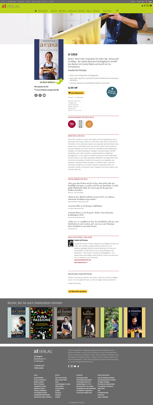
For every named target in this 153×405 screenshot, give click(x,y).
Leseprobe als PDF (42, 87)
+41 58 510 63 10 (39, 366)
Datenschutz (101, 388)
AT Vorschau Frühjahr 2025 (84, 393)
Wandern (63, 11)
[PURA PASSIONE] (41, 323)
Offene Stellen (59, 386)
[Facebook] (145, 5)
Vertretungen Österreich (83, 382)
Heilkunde (72, 11)
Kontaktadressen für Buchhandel (86, 388)
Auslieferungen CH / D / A (83, 384)
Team (56, 382)
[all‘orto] (111, 322)
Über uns (44, 1)
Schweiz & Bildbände (40, 390)
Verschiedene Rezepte (40, 393)
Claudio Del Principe (77, 70)
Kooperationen (59, 388)
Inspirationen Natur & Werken (43, 397)
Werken (81, 11)
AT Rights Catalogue (103, 382)
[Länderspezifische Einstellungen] (146, 1)
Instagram (58, 395)
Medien (28, 1)
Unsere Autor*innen (61, 380)
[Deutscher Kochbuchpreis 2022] (89, 124)
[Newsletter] (78, 366)
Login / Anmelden (103, 397)
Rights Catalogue (36, 1)
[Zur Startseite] (36, 11)
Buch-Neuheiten (38, 378)
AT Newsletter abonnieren (105, 386)
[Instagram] (147, 5)
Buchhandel (21, 1)
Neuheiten (43, 11)
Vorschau (107, 11)
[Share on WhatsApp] (40, 95)
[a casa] (18, 322)
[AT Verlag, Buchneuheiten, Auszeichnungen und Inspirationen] (10, 6)
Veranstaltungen (11, 1)
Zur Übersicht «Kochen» (77, 291)
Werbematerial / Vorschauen (84, 386)
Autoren (3, 1)
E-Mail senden (38, 368)
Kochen (54, 11)
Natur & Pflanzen (39, 384)
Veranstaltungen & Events (62, 384)
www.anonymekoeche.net (82, 260)
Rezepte (133, 1)
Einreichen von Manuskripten (106, 384)
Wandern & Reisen (39, 388)
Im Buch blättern (47, 82)
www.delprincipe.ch (80, 262)
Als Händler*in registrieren (84, 390)
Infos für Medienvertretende (106, 378)
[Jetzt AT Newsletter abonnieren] (142, 5)
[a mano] (134, 322)
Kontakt (51, 1)
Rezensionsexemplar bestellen (107, 380)
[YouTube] (151, 5)
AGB (99, 390)
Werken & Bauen (39, 382)
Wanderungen (140, 1)
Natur (88, 11)
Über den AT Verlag (60, 378)
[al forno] (65, 323)
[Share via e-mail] (44, 95)
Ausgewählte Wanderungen (42, 395)
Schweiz (96, 11)
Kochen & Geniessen (40, 380)
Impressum (101, 395)
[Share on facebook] (36, 95)
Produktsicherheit (103, 393)
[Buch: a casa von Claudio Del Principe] (49, 60)
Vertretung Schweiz (82, 378)
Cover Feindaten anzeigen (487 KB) (47, 90)
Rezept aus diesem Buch (111, 92)
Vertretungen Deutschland (84, 380)
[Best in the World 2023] (72, 124)
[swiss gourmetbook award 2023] (80, 124)
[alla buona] (88, 322)
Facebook (58, 393)
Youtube (57, 397)
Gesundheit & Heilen (40, 386)
